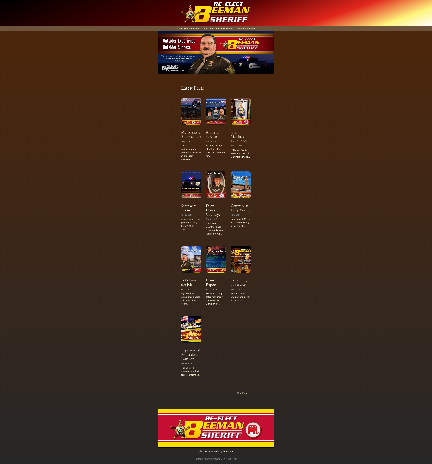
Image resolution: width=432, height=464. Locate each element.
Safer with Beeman (189, 208)
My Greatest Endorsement (191, 134)
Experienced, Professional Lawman (191, 354)
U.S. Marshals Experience (239, 136)
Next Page (244, 393)
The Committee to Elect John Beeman (216, 451)
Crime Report (211, 282)
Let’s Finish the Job (189, 282)
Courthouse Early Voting (240, 208)
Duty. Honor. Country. (213, 210)
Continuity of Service (239, 282)
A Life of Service (212, 134)
